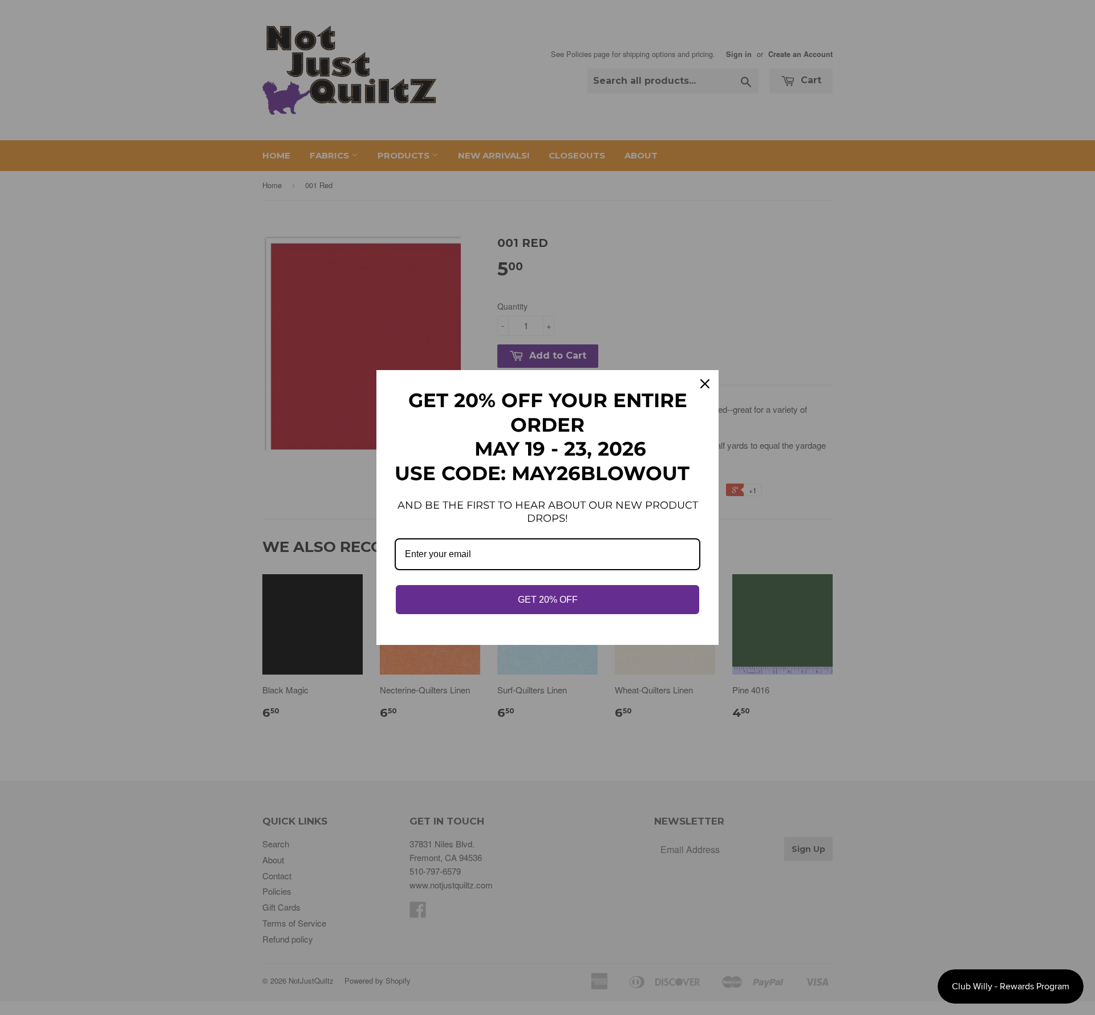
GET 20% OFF (548, 599)
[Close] (705, 383)
